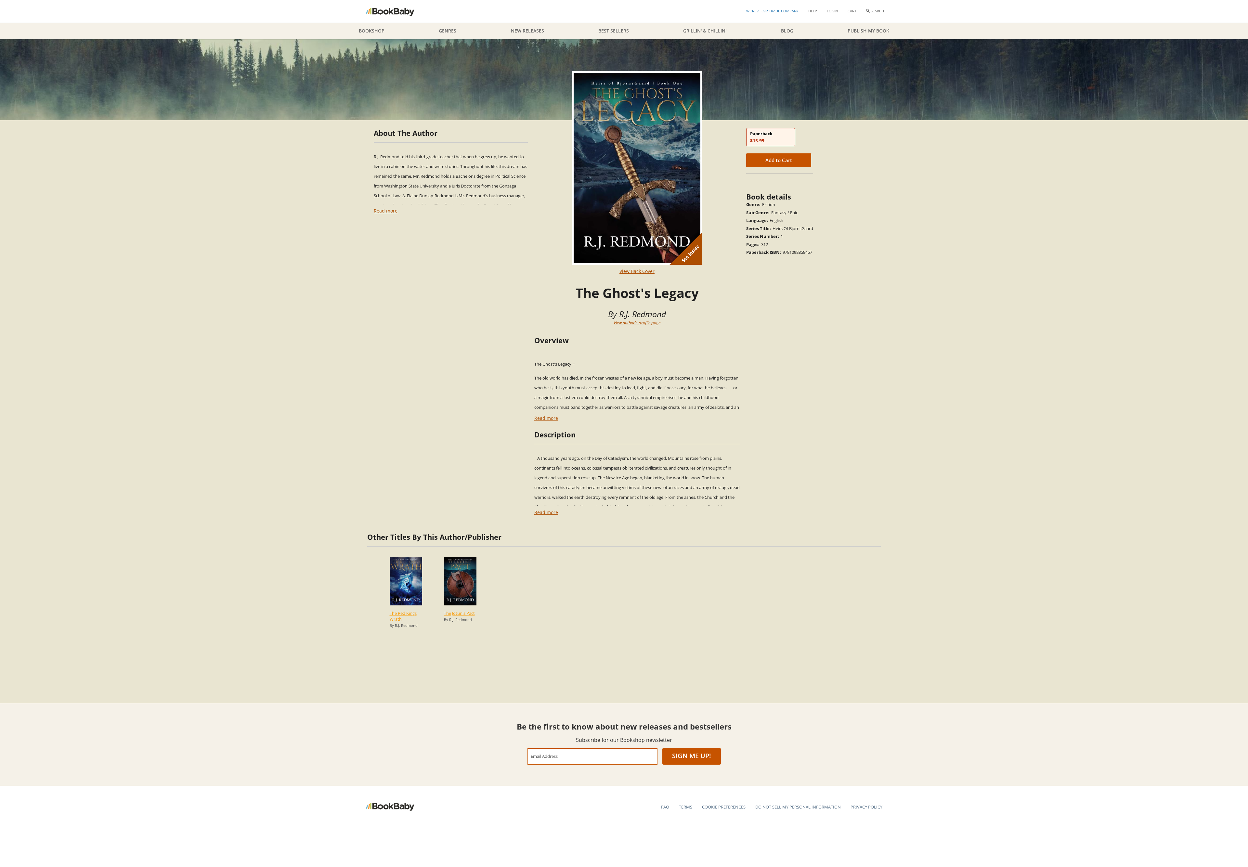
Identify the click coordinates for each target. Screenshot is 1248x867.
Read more (385, 211)
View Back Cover (637, 271)
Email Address (544, 756)
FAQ (665, 807)
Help (812, 10)
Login (832, 10)
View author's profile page (637, 323)
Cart (852, 10)
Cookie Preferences (724, 807)
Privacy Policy (866, 807)
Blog (787, 31)
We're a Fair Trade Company (772, 10)
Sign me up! (691, 755)
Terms (685, 807)
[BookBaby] (395, 11)
